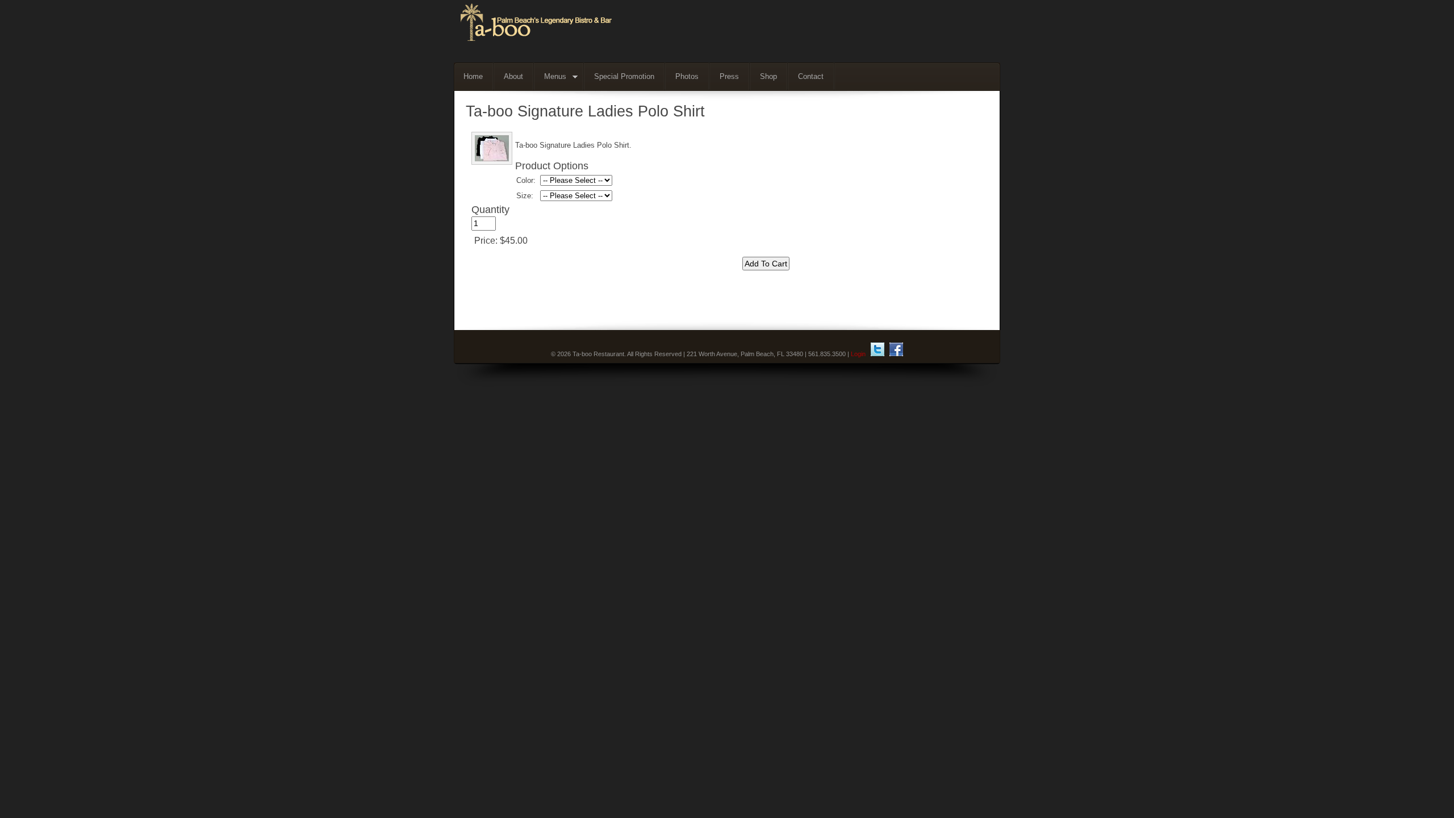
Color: (526, 180)
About (513, 76)
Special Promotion (624, 76)
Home (473, 76)
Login (858, 353)
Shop (768, 76)
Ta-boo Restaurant (726, 31)
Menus (550, 77)
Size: (524, 195)
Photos (687, 76)
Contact (811, 76)
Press (729, 76)
